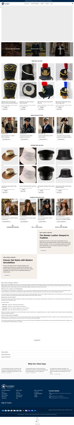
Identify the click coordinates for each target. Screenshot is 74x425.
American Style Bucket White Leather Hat (27, 186)
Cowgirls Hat (7, 189)
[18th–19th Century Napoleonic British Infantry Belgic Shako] (64, 71)
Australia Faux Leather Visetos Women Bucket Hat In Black (63, 187)
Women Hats (3, 189)
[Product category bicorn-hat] (61, 49)
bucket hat (25, 188)
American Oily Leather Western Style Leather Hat (8, 187)
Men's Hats (3, 105)
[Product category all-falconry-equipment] (13, 49)
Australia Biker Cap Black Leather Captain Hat (46, 187)
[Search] (70, 4)
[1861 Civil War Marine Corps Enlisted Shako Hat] (46, 71)
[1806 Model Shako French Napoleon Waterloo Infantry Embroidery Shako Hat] (9, 71)
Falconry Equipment (36, 29)
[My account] (68, 4)
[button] (4, 109)
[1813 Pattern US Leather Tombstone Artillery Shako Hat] (28, 71)
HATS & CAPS (7, 106)
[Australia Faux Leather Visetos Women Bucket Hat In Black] (64, 156)
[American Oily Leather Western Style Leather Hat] (9, 156)
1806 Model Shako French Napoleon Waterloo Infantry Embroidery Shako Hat (9, 102)
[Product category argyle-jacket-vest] (37, 49)
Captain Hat (43, 189)
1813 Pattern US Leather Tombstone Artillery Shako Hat (26, 102)
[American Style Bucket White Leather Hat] (28, 156)
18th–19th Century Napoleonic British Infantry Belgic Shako (63, 102)
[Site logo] (5, 3)
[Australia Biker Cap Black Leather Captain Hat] (46, 156)
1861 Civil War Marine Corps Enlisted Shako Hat (45, 102)
